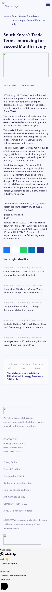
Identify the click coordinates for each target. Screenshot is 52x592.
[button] (48, 4)
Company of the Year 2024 (15, 504)
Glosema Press (36, 268)
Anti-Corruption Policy (14, 497)
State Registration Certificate (17, 490)
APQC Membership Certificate (17, 511)
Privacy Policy (10, 462)
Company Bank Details (14, 476)
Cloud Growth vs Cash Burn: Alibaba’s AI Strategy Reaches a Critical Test (25, 376)
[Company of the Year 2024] (17, 410)
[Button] (40, 250)
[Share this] (6, 250)
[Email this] (15, 250)
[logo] (10, 4)
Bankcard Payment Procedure (17, 483)
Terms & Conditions (12, 469)
